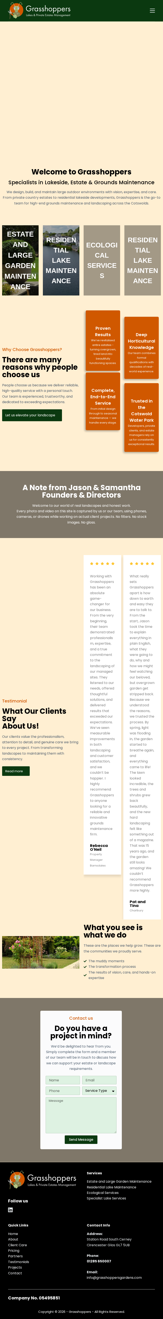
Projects (15, 1267)
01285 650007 (99, 1261)
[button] (82, 738)
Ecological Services (103, 1192)
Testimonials (18, 1261)
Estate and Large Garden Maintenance (119, 1181)
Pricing (13, 1250)
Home (13, 1233)
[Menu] (152, 10)
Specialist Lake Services (106, 1198)
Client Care (17, 1245)
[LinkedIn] (10, 1210)
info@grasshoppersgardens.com (114, 1277)
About (13, 1239)
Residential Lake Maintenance (111, 1187)
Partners (15, 1256)
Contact (15, 1273)
